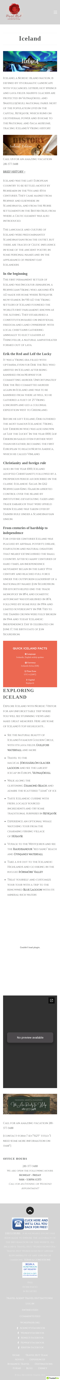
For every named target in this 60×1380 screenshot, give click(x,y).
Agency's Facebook (32, 1328)
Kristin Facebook (32, 1347)
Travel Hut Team (36, 1355)
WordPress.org (30, 1322)
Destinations (43, 1364)
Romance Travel (18, 1364)
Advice (19, 1359)
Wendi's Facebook (32, 1333)
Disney (42, 1368)
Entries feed (30, 1310)
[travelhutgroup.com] (14, 19)
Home (16, 1355)
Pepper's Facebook (32, 1342)
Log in (30, 1303)
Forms (17, 1368)
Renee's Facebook (32, 1337)
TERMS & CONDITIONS (37, 1260)
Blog (29, 1368)
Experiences (37, 1359)
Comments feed (30, 1316)
